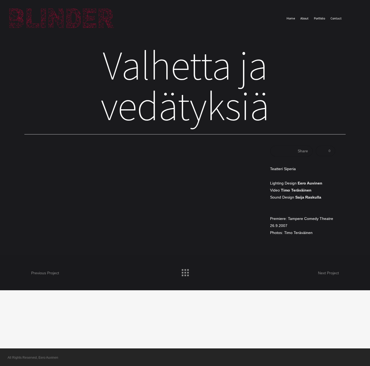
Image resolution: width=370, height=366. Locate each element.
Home (291, 18)
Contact (336, 18)
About (304, 18)
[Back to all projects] (185, 271)
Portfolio (319, 18)
